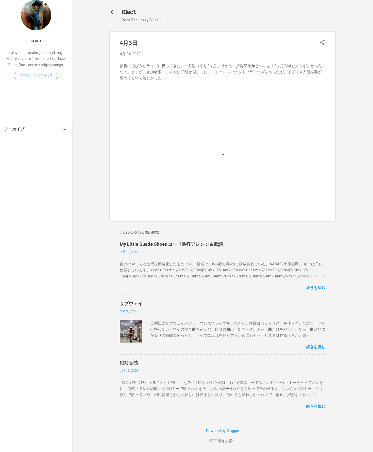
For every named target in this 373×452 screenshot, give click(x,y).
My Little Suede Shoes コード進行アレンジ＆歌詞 (171, 244)
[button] (322, 42)
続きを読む (315, 287)
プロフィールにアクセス (36, 75)
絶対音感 (129, 362)
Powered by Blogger (222, 430)
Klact (128, 12)
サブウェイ (131, 303)
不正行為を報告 (222, 441)
